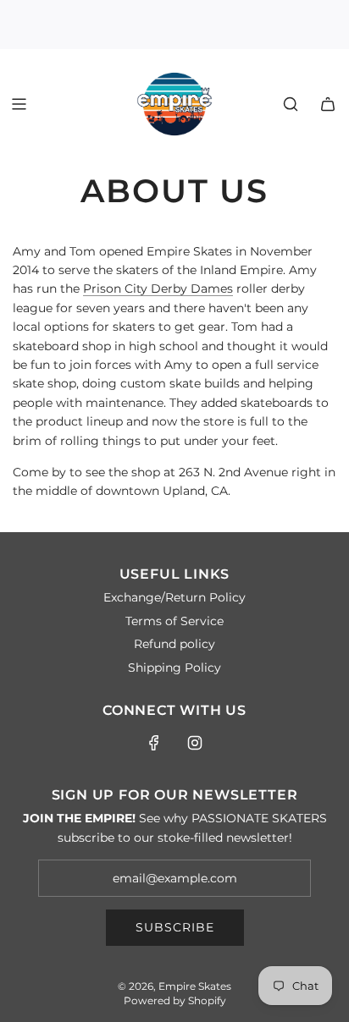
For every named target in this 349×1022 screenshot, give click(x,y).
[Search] (290, 104)
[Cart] (327, 104)
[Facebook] (154, 742)
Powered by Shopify (175, 1000)
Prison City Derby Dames (158, 288)
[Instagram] (194, 742)
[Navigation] (18, 104)
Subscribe (175, 927)
